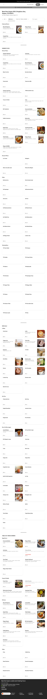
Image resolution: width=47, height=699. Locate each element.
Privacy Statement (22, 694)
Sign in (42, 4)
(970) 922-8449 (4, 682)
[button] (11, 19)
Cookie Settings (41, 694)
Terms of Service (13, 694)
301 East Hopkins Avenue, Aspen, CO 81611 (10, 684)
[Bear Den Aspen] (4, 4)
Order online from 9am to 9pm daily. (23, 1)
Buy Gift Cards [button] (30, 4)
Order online (4, 689)
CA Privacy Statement (31, 694)
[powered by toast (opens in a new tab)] (6, 693)
